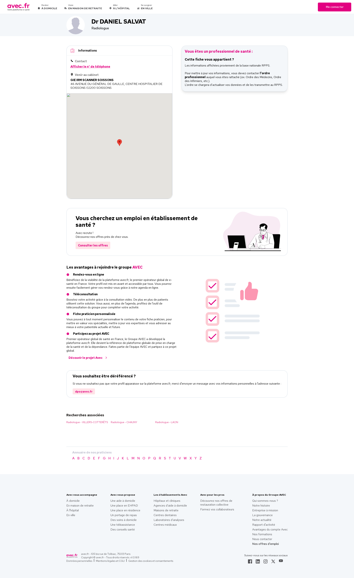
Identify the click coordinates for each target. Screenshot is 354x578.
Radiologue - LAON (166, 422)
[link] (250, 562)
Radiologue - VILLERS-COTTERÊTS (87, 422)
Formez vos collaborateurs (217, 509)
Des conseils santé (122, 529)
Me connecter (334, 7)
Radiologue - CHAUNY (124, 422)
